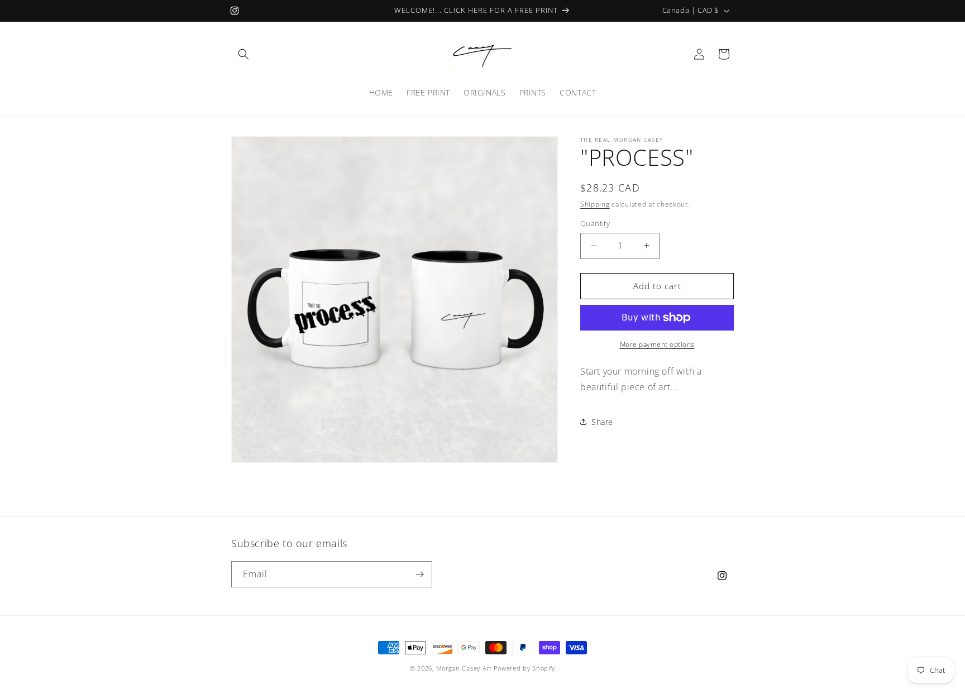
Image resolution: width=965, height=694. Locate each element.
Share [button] (602, 422)
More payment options (657, 344)
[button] (243, 54)
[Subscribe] (419, 574)
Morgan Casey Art (464, 668)
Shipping (595, 204)
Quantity (595, 223)
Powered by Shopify (524, 668)
